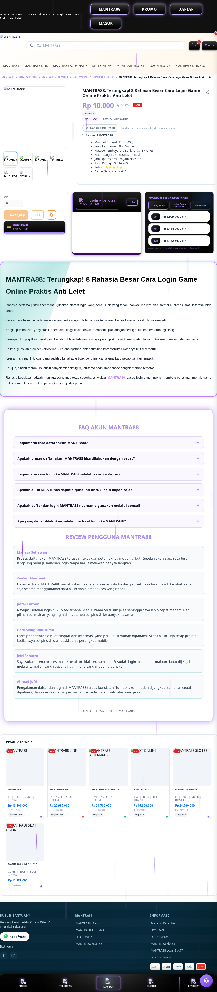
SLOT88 (151, 986)
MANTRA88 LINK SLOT (191, 66)
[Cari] (32, 45)
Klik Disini (125, 171)
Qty (6, 197)
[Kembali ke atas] (207, 970)
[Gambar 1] (10, 158)
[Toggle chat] (206, 980)
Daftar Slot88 (160, 937)
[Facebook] (3, 955)
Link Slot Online (161, 957)
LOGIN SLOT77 (159, 66)
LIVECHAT (194, 986)
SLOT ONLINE (101, 66)
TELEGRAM (65, 986)
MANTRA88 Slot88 (163, 944)
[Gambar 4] (56, 158)
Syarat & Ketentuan (164, 923)
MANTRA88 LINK (36, 66)
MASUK (106, 23)
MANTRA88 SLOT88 (130, 66)
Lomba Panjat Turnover (179, 205)
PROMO (149, 9)
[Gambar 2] (26, 158)
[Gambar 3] (41, 158)
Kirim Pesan (18, 936)
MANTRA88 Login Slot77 (167, 950)
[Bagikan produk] (207, 92)
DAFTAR (186, 9)
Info (132, 202)
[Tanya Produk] (51, 215)
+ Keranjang (16, 215)
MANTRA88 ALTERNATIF (70, 66)
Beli (37, 215)
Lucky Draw (158, 205)
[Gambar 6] (26, 174)
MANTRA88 (110, 9)
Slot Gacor (200, 205)
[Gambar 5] (10, 174)
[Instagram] (13, 955)
